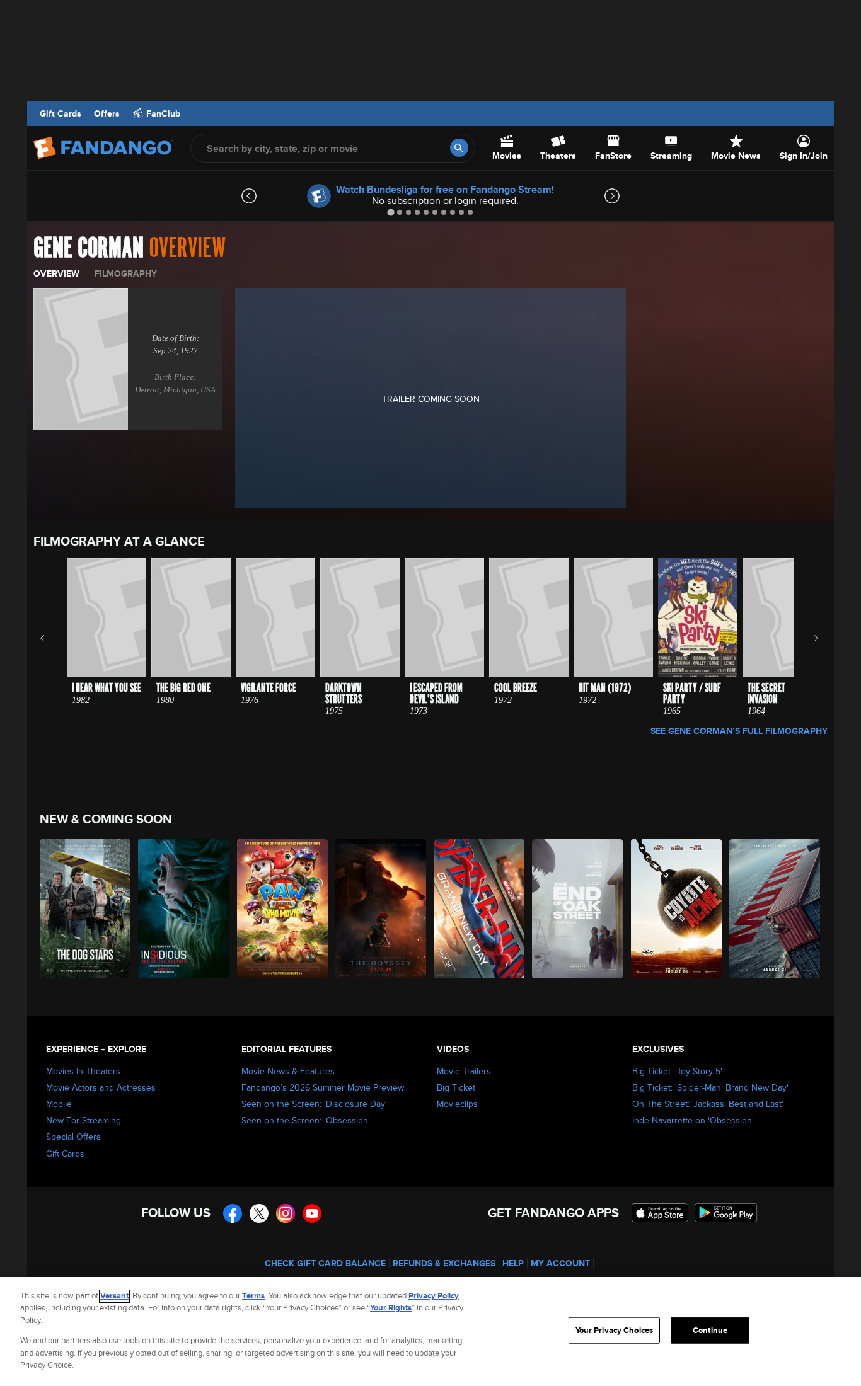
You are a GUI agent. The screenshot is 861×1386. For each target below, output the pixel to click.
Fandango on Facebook (232, 1213)
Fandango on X (259, 1213)
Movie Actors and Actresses (101, 1087)
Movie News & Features (288, 1071)
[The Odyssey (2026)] (381, 908)
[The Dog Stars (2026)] (86, 908)
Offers (107, 113)
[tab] (390, 212)
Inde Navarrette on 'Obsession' (693, 1120)
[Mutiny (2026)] (775, 908)
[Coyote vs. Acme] (677, 908)
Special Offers (73, 1136)
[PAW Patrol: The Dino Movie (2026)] (283, 908)
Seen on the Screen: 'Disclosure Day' (314, 1103)
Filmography (126, 273)
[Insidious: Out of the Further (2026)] (184, 908)
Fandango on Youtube (312, 1213)
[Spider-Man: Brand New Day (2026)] (480, 908)
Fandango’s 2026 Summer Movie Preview (322, 1087)
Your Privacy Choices (614, 1330)
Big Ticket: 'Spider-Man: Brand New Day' (710, 1087)
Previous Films (53, 638)
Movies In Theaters (83, 1071)
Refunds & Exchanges (444, 1263)
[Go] (459, 148)
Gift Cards (60, 113)
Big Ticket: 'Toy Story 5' (677, 1071)
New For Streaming (83, 1120)
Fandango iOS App (660, 1212)
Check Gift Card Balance (325, 1263)
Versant (114, 1296)
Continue (710, 1330)
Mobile (59, 1103)
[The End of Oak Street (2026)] (578, 908)
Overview (56, 273)
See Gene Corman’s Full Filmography (739, 731)
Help (513, 1263)
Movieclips (457, 1103)
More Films (807, 638)
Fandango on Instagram (285, 1213)
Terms (253, 1296)
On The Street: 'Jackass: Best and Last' (707, 1103)
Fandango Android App (726, 1212)
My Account (560, 1263)
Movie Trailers (464, 1071)
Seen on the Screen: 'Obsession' (305, 1120)
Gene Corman (88, 248)
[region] (430, 1331)
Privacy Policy (433, 1296)
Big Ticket (456, 1087)
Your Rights (391, 1308)
